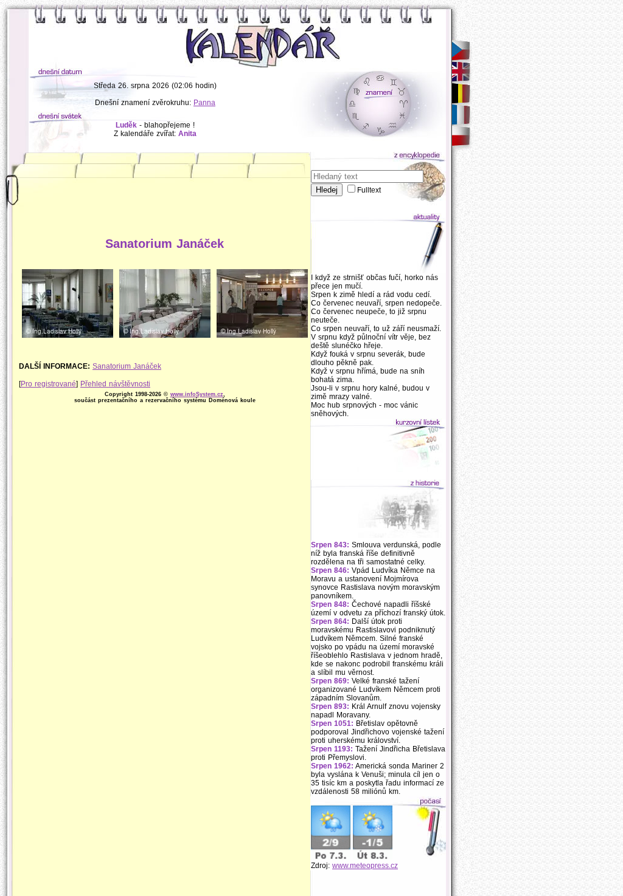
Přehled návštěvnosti (115, 384)
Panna (204, 102)
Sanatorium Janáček (126, 366)
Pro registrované (48, 384)
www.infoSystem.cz (196, 394)
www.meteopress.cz (365, 865)
